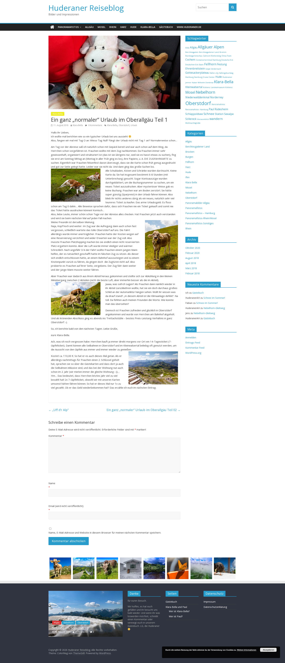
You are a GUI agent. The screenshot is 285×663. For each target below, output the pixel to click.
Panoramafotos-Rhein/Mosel (201, 218)
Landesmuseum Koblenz (222, 87)
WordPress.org (193, 352)
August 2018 (192, 258)
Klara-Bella (148, 27)
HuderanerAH (81, 631)
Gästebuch (166, 27)
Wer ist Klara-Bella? (179, 611)
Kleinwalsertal (193, 87)
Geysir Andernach (213, 69)
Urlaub (134, 125)
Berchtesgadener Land (209, 52)
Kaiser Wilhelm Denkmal (202, 82)
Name (51, 483)
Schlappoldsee (194, 114)
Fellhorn (210, 64)
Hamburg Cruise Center (204, 77)
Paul (211, 109)
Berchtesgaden (191, 52)
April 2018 (190, 263)
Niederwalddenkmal (197, 97)
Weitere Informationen (246, 650)
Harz (123, 27)
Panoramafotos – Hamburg (200, 213)
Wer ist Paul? (176, 616)
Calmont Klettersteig (212, 56)
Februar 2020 (192, 252)
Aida (187, 48)
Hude (133, 27)
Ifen (187, 177)
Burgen (189, 156)
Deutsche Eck (227, 60)
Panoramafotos (68, 27)
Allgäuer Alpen (211, 47)
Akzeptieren (268, 649)
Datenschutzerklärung (215, 607)
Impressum (210, 601)
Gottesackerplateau (197, 72)
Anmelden (190, 337)
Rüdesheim (221, 109)
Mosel (101, 27)
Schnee (209, 114)
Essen (201, 64)
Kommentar (56, 435)
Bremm (223, 52)
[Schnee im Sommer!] (85, 592)
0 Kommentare (95, 125)
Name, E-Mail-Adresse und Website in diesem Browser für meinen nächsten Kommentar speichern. (104, 532)
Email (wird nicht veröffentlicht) (65, 506)
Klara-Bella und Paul (176, 607)
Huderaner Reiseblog (86, 8)
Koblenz (206, 87)
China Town (226, 56)
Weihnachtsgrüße (192, 123)
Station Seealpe (224, 114)
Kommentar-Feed (194, 347)
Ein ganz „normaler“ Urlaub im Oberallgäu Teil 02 (143, 410)
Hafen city (214, 73)
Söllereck (190, 119)
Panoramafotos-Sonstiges (199, 223)
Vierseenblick (203, 119)
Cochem (190, 59)
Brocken (189, 151)
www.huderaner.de (189, 27)
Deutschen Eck (191, 64)
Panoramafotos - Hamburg (196, 109)
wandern (216, 119)
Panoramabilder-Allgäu (197, 202)
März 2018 (191, 268)
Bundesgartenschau (193, 56)
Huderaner (227, 77)
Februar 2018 (192, 273)
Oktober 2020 (192, 247)
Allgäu (89, 27)
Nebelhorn (205, 92)
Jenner (188, 82)
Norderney (216, 97)
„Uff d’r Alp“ (58, 410)
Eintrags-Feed (192, 342)
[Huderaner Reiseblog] (52, 27)
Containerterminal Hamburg (208, 60)
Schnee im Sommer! (214, 297)
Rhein (112, 27)
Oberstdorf (124, 125)
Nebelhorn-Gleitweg (214, 308)
